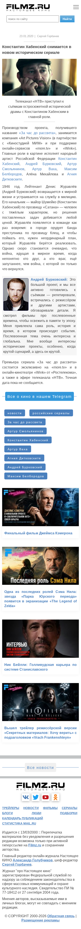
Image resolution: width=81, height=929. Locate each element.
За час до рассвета (25, 422)
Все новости (40, 767)
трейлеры (10, 808)
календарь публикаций (22, 818)
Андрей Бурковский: (49, 279)
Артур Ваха (44, 169)
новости (15, 413)
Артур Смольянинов (25, 431)
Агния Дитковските (24, 458)
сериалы (69, 808)
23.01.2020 (26, 36)
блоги (7, 813)
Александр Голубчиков (33, 860)
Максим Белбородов (26, 476)
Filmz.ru (34, 845)
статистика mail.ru (19, 823)
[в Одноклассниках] (55, 797)
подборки (68, 813)
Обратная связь (61, 916)
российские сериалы (51, 413)
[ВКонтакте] (26, 797)
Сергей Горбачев (17, 864)
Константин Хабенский (28, 440)
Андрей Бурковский (43, 164)
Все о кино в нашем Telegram (39, 396)
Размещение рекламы (40, 920)
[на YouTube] (45, 797)
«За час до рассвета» (37, 133)
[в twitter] (36, 797)
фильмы (50, 808)
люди (36, 813)
